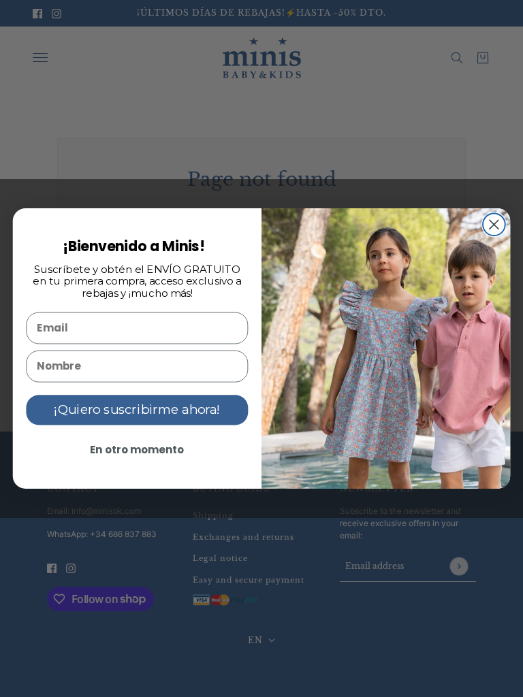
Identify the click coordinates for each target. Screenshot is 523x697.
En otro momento (137, 449)
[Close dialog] (494, 224)
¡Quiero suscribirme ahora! (137, 409)
